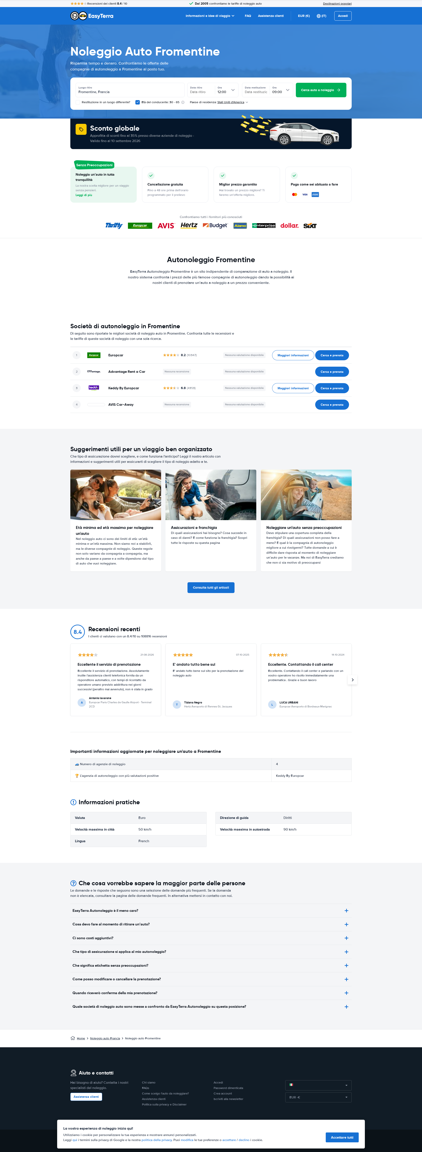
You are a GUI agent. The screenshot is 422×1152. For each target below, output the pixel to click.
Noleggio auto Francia (105, 1038)
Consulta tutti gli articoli (211, 587)
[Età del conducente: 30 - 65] (137, 102)
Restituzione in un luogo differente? (105, 102)
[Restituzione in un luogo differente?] (78, 102)
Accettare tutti (342, 1137)
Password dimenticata (228, 1088)
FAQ (248, 15)
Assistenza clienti (271, 15)
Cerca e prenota (332, 355)
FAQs (145, 1088)
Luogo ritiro (85, 88)
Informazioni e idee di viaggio (208, 15)
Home (81, 1038)
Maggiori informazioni (293, 355)
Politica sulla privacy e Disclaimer (164, 1104)
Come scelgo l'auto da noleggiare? (165, 1093)
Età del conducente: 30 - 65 (160, 102)
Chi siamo (148, 1082)
